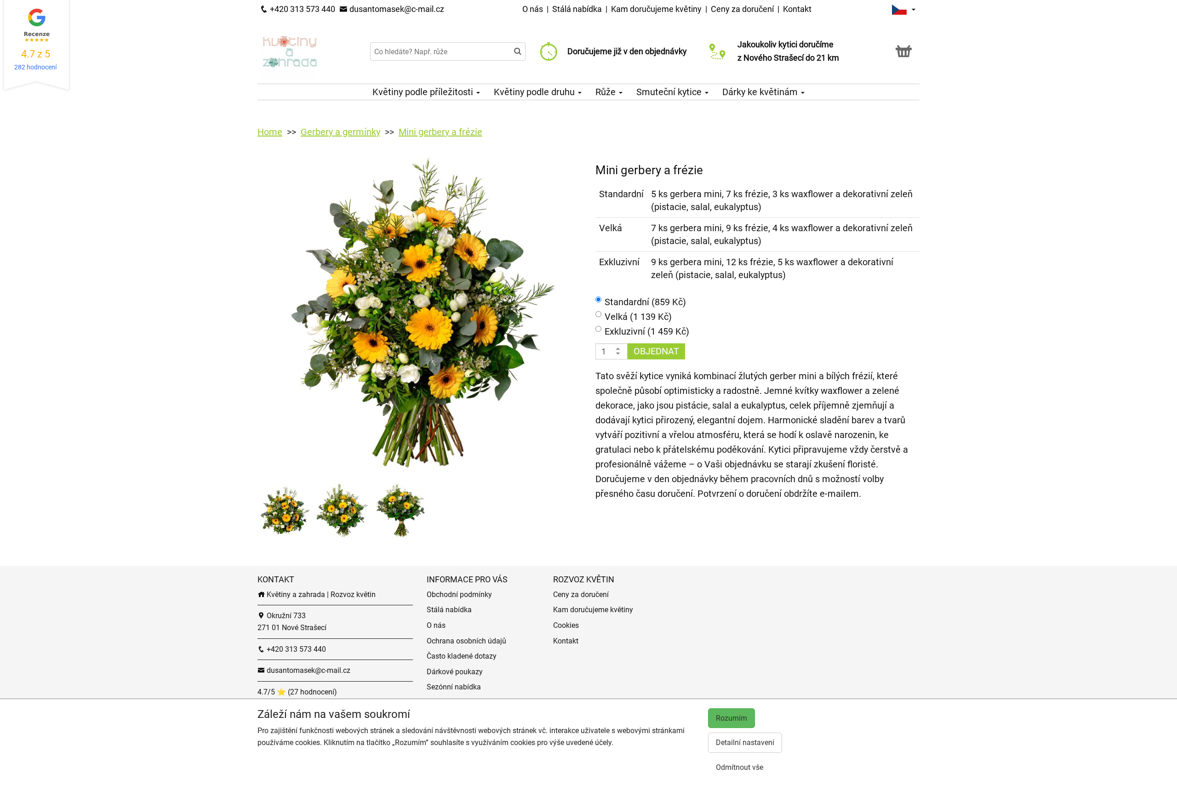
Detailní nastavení (745, 742)
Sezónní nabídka (454, 687)
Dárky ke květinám (761, 91)
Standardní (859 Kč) (645, 301)
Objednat (656, 351)
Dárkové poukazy (455, 671)
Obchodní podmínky (459, 594)
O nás (533, 9)
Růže (606, 91)
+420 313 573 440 (301, 9)
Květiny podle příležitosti (423, 91)
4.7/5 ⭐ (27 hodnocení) (297, 692)
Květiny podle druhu (535, 91)
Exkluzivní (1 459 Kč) (647, 331)
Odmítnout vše (739, 767)
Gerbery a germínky (340, 131)
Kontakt (797, 9)
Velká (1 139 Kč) (638, 316)
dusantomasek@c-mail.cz (396, 9)
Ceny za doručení (742, 9)
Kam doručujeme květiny (656, 9)
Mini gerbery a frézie (440, 131)
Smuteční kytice (670, 91)
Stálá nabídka (578, 9)
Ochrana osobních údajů (466, 641)
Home (269, 131)
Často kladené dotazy (462, 656)
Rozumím (731, 718)
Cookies (566, 625)
